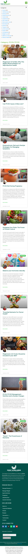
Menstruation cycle (6, 22)
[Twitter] (14, 526)
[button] (26, 3)
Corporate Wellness (7, 508)
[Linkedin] (6, 526)
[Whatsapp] (11, 526)
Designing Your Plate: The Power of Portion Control (14, 228)
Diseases (4, 13)
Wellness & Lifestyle (6, 35)
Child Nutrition (5, 11)
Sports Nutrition (6, 493)
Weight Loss (5, 33)
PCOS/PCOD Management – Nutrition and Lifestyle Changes (13, 395)
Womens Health (5, 37)
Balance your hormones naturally (14, 271)
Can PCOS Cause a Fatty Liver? (13, 104)
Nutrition (4, 25)
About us (4, 506)
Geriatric (4, 17)
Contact (4, 520)
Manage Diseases (6, 488)
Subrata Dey (19, 543)
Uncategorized (5, 32)
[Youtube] (17, 526)
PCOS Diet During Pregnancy (12, 186)
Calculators (5, 515)
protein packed (5, 28)
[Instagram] (9, 526)
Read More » (5, 78)
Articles (4, 510)
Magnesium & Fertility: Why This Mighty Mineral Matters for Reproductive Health (13, 63)
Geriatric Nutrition (6, 499)
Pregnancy (4, 27)
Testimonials (5, 517)
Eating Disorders (5, 15)
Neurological (5, 23)
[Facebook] (3, 526)
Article (3, 10)
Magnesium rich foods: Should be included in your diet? (14, 354)
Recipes (4, 30)
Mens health (5, 20)
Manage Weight (6, 490)
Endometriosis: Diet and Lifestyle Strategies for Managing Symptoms (14, 147)
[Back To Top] (24, 548)
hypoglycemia (5, 18)
